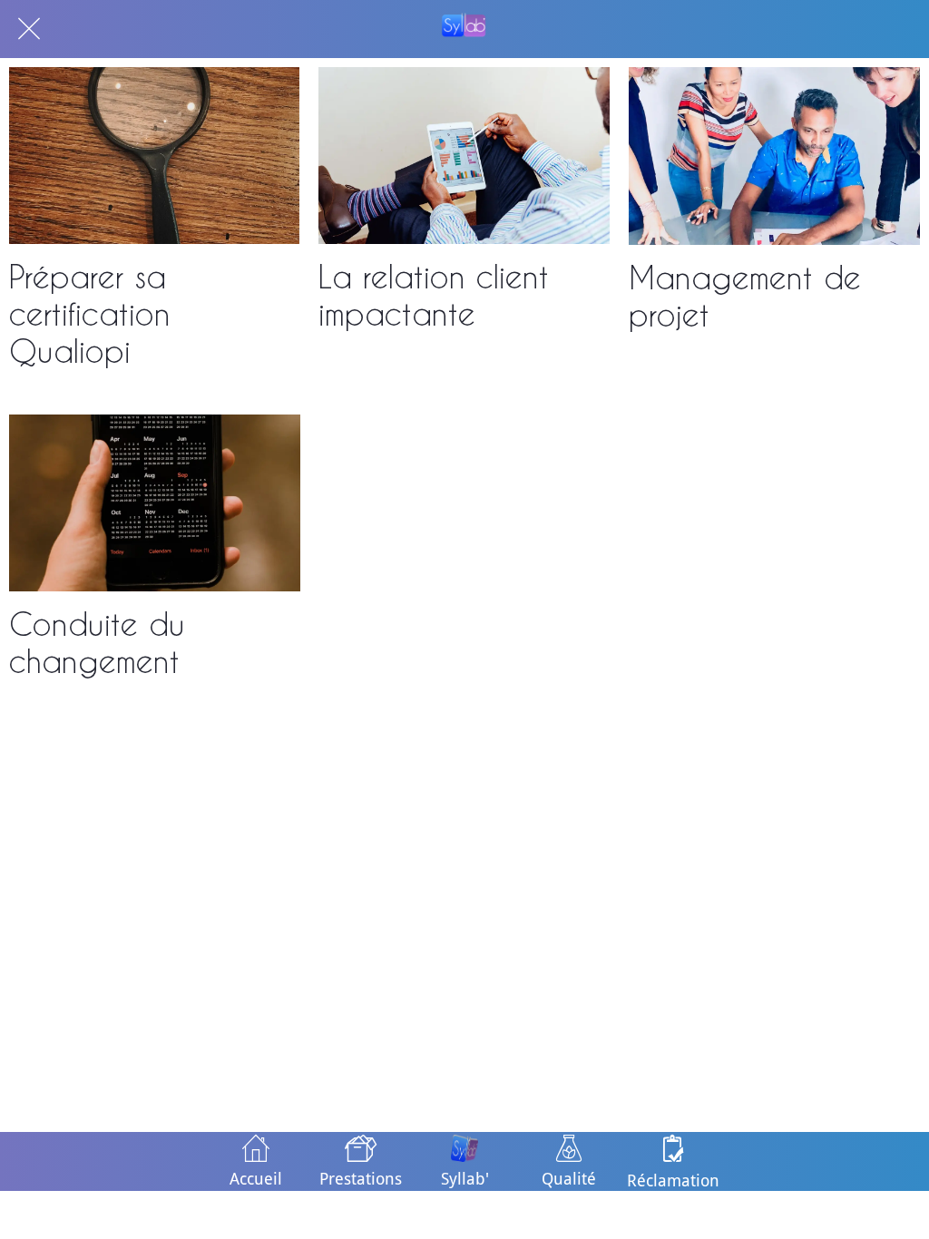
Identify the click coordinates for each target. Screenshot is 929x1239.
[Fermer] (29, 29)
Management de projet (745, 295)
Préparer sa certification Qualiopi (90, 313)
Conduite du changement (97, 642)
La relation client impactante (433, 295)
